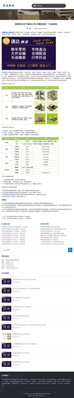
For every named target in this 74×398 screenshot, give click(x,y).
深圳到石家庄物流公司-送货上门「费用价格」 (19, 218)
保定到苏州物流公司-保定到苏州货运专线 (24, 279)
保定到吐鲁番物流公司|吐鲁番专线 (50, 227)
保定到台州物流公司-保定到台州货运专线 (52, 244)
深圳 (42, 14)
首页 (38, 14)
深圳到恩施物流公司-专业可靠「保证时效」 (14, 242)
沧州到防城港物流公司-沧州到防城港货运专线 (53, 229)
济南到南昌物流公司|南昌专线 (21, 297)
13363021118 (9, 264)
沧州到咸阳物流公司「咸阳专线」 (50, 237)
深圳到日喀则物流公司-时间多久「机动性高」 (14, 231)
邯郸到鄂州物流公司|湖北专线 (21, 334)
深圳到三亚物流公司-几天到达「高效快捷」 (14, 237)
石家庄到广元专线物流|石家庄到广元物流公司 (54, 235)
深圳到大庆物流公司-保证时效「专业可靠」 (14, 229)
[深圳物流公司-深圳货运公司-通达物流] (8, 5)
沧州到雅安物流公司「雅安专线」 (50, 240)
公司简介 (5, 375)
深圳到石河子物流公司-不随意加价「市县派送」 (15, 227)
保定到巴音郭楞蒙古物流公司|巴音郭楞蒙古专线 (26, 288)
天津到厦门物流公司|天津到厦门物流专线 (52, 242)
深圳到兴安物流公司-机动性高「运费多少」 (14, 235)
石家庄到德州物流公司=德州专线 (22, 307)
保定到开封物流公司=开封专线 (21, 362)
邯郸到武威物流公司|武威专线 (21, 353)
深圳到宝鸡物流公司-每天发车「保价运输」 (14, 233)
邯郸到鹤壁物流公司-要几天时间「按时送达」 (25, 344)
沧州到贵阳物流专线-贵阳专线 (21, 316)
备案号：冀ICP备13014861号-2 (37, 395)
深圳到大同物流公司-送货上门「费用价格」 (14, 240)
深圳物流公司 (5, 72)
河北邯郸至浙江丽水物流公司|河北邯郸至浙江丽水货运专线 (29, 325)
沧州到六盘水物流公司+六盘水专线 (50, 231)
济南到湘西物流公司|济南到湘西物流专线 (52, 233)
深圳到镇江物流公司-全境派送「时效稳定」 (19, 216)
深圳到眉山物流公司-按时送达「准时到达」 (14, 244)
